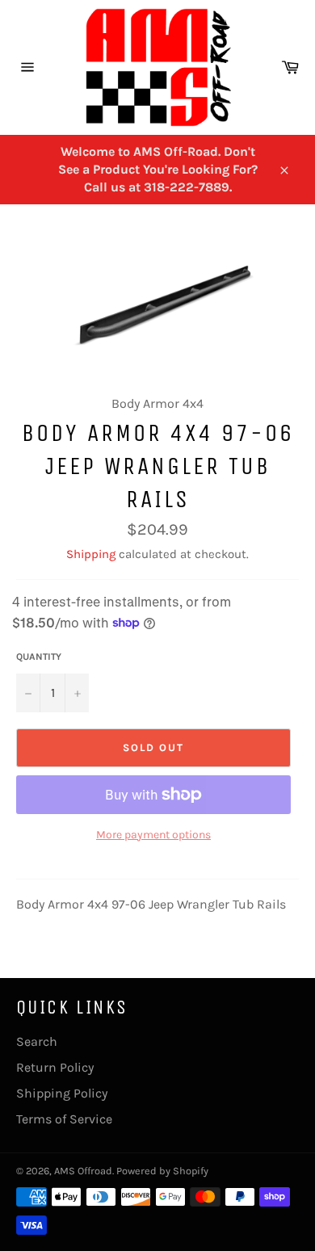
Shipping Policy (61, 1093)
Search (36, 1041)
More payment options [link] (153, 835)
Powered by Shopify (162, 1171)
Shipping (91, 554)
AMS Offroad (83, 1171)
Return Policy (55, 1067)
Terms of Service (64, 1119)
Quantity (38, 656)
